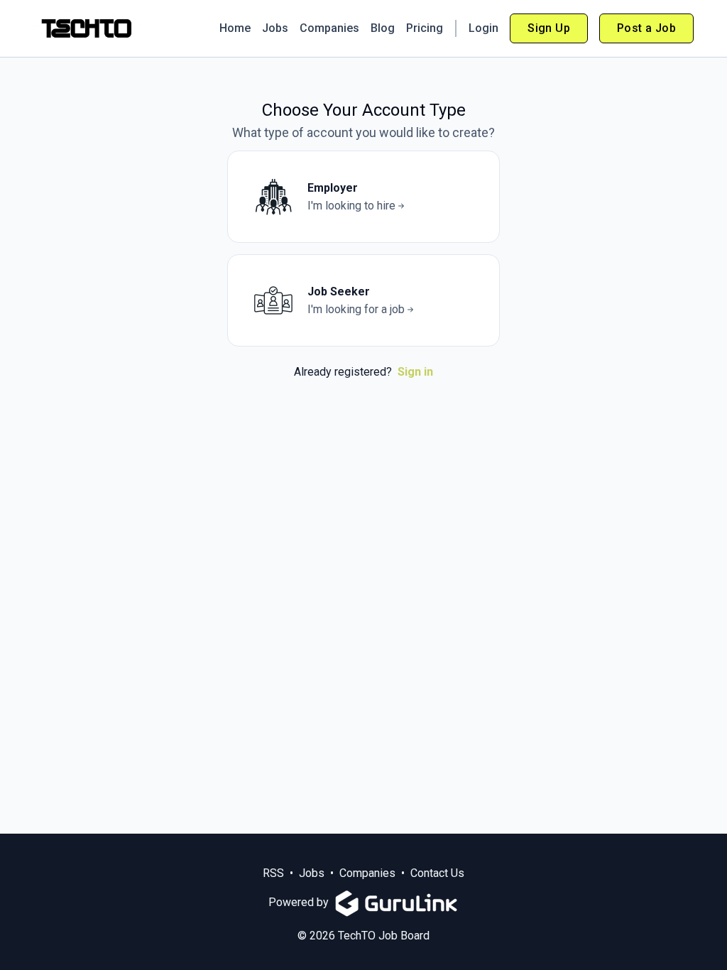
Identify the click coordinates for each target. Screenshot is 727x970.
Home (235, 28)
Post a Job (646, 28)
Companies (329, 28)
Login (483, 28)
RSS (273, 873)
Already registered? (363, 371)
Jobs (275, 28)
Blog (383, 28)
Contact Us (437, 873)
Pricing (424, 28)
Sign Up (549, 28)
